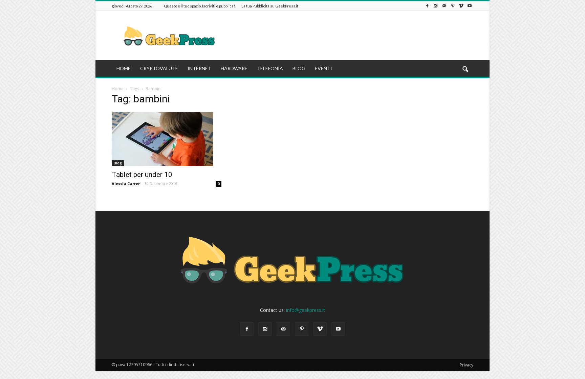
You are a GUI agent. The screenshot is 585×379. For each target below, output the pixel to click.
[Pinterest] (452, 6)
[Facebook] (427, 6)
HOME (123, 68)
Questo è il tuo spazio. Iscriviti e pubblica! (199, 6)
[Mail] (444, 6)
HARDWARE (234, 68)
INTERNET (199, 68)
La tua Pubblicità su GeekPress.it (269, 6)
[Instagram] (435, 6)
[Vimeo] (461, 6)
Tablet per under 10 (142, 175)
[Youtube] (469, 6)
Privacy (466, 365)
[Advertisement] (350, 35)
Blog (118, 163)
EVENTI (323, 68)
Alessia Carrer (126, 183)
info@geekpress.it (305, 310)
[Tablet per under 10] (166, 139)
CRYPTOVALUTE (159, 68)
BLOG (298, 68)
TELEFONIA (270, 68)
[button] (465, 69)
